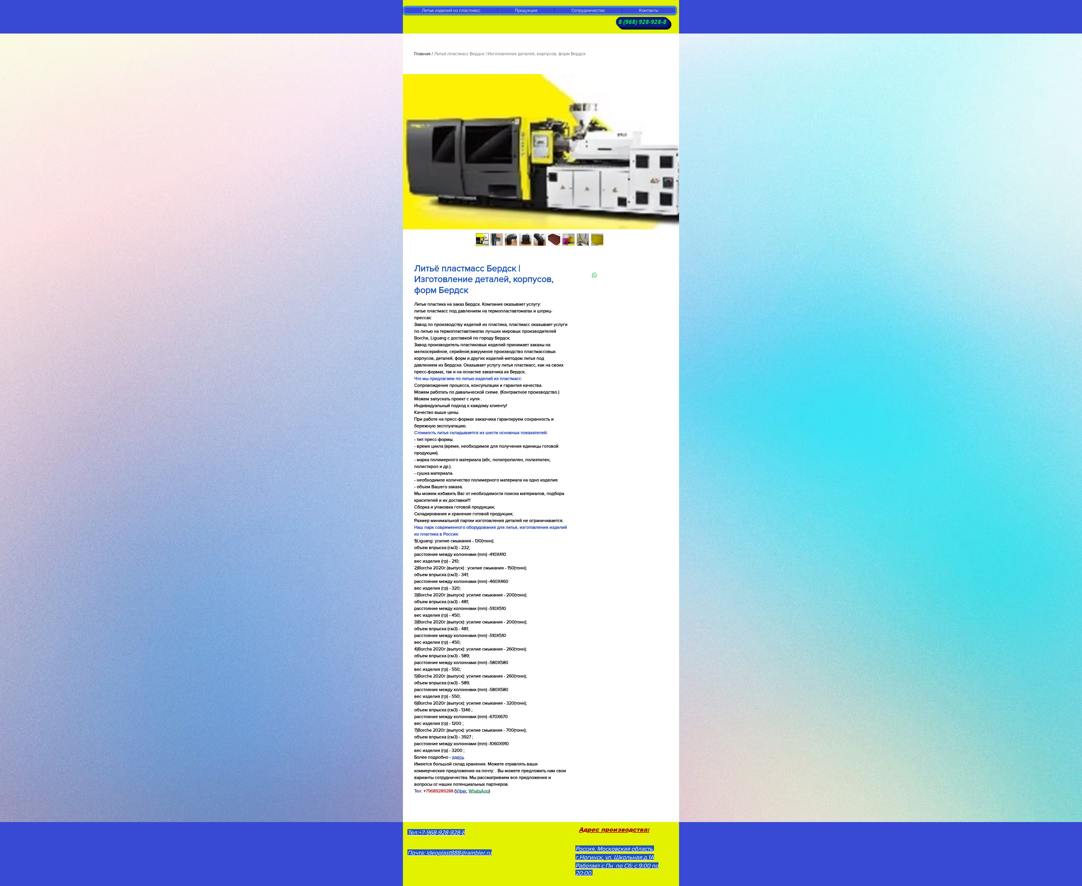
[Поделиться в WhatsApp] (594, 275)
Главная (422, 53)
